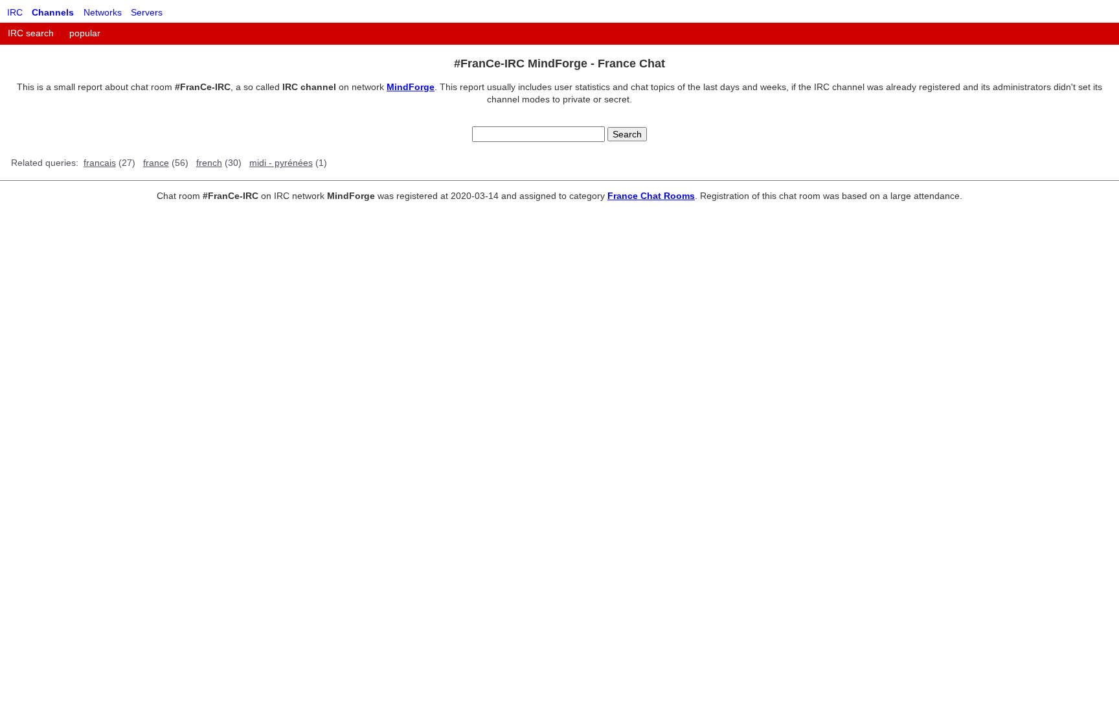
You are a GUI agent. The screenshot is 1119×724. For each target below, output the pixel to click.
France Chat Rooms (651, 196)
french (209, 163)
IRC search (31, 33)
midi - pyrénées (281, 163)
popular (84, 33)
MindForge (411, 87)
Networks (103, 12)
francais (100, 163)
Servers (147, 12)
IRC (15, 12)
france (156, 163)
